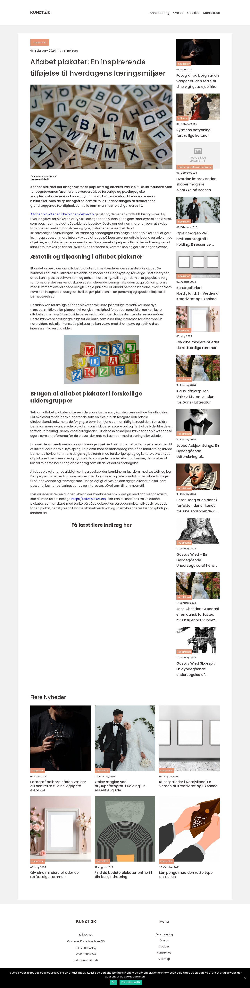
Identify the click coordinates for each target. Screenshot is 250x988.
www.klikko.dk (89, 960)
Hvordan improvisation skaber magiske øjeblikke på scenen (196, 184)
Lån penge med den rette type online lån (186, 875)
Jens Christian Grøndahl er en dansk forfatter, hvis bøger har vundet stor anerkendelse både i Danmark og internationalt (197, 614)
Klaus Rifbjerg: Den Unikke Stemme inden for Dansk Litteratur (195, 396)
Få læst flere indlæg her (101, 525)
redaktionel (184, 379)
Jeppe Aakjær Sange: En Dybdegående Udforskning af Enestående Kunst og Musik (197, 451)
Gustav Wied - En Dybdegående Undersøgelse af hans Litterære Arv (195, 560)
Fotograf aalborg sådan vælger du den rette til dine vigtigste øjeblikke (197, 81)
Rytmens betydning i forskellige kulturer (194, 132)
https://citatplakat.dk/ (88, 499)
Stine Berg (71, 50)
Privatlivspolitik (130, 982)
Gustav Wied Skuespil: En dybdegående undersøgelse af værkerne (195, 669)
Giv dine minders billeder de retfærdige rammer (197, 345)
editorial (182, 118)
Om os (178, 13)
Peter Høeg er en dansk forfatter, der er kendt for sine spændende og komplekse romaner (197, 505)
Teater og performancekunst (195, 167)
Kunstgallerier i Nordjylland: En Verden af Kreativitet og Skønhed (198, 293)
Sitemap (164, 959)
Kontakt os (211, 13)
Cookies (193, 13)
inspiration (39, 42)
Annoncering (159, 13)
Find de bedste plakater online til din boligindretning (123, 875)
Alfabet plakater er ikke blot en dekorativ (62, 214)
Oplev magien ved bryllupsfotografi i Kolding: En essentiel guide (194, 239)
